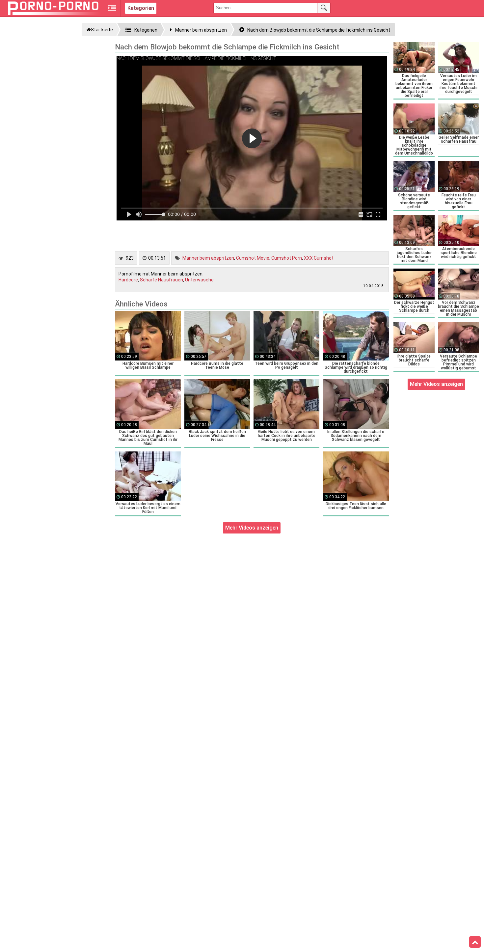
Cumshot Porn (286, 258)
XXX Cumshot (319, 258)
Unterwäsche (199, 279)
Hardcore (128, 279)
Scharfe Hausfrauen (161, 279)
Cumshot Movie (252, 258)
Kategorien (140, 8)
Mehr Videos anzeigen (251, 528)
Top (475, 942)
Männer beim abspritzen (208, 258)
